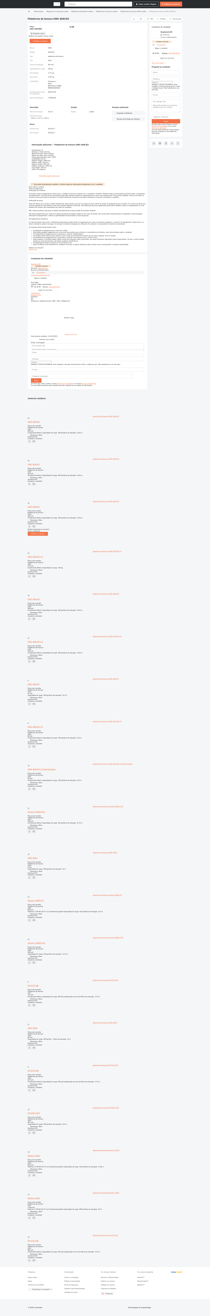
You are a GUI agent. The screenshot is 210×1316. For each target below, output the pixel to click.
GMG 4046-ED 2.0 (35, 642)
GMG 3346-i (33, 858)
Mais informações (158, 63)
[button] (134, 19)
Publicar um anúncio (38, 534)
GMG (50, 48)
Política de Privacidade (65, 383)
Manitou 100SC (34, 1198)
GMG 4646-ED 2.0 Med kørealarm (42, 769)
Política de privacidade (72, 1281)
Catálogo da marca (71, 1292)
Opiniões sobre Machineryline (74, 1288)
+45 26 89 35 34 (54, 287)
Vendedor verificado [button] (41, 266)
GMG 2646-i (33, 1028)
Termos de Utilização (89, 383)
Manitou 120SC (34, 1156)
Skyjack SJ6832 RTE (36, 812)
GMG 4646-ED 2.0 (35, 557)
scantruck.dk (35, 293)
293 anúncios (42, 268)
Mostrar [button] (46, 287)
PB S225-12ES (34, 1113)
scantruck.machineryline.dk (40, 275)
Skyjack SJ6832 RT (36, 901)
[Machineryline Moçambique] (39, 4)
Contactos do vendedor (36, 1285)
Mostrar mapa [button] (69, 318)
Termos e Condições (71, 1277)
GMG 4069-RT (34, 684)
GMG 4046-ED (34, 422)
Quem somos (32, 1277)
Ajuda (30, 1281)
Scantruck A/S (36, 264)
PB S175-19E (33, 986)
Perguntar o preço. (39, 33)
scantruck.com (36, 295)
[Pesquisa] (66, 4)
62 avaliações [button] (40, 272)
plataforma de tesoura (55, 56)
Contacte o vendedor (40, 41)
